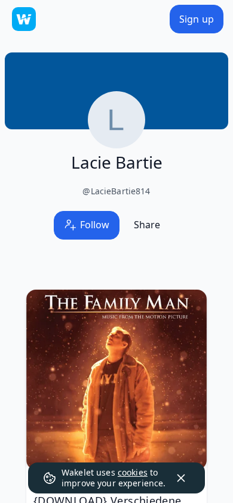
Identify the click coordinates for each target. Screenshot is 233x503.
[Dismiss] (181, 478)
